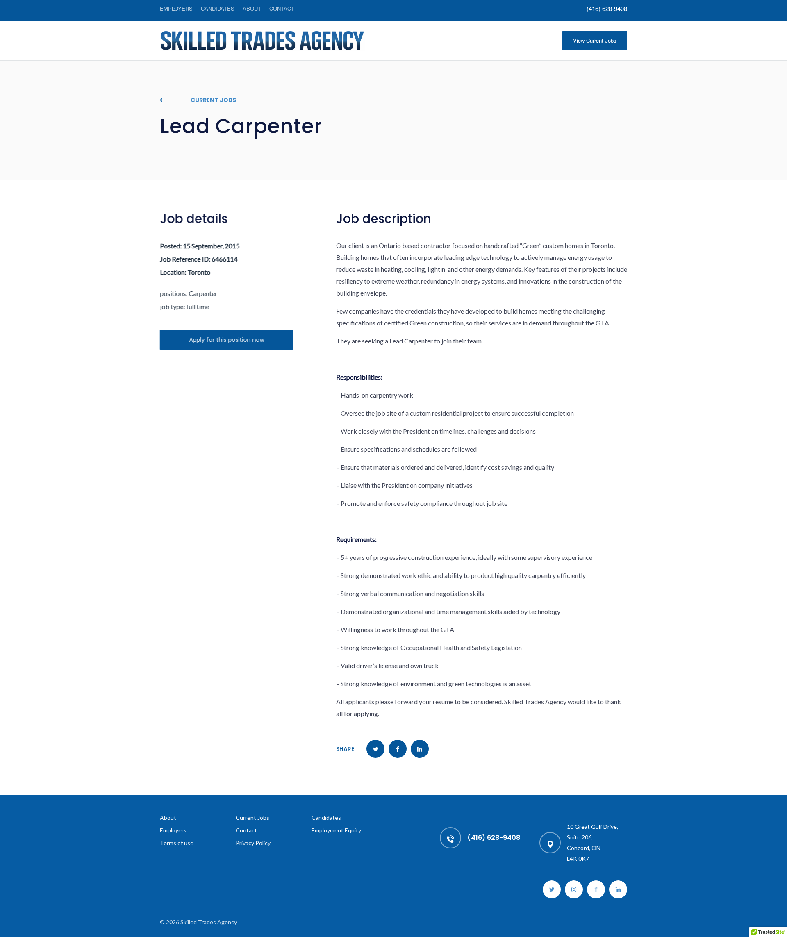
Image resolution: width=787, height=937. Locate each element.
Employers (176, 8)
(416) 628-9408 (607, 9)
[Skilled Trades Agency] (262, 40)
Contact (281, 8)
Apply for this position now (226, 340)
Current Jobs (252, 817)
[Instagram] (574, 889)
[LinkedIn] (618, 889)
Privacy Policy (253, 842)
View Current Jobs (594, 40)
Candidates (217, 8)
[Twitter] (552, 889)
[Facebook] (596, 889)
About (252, 8)
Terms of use (176, 842)
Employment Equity (336, 830)
